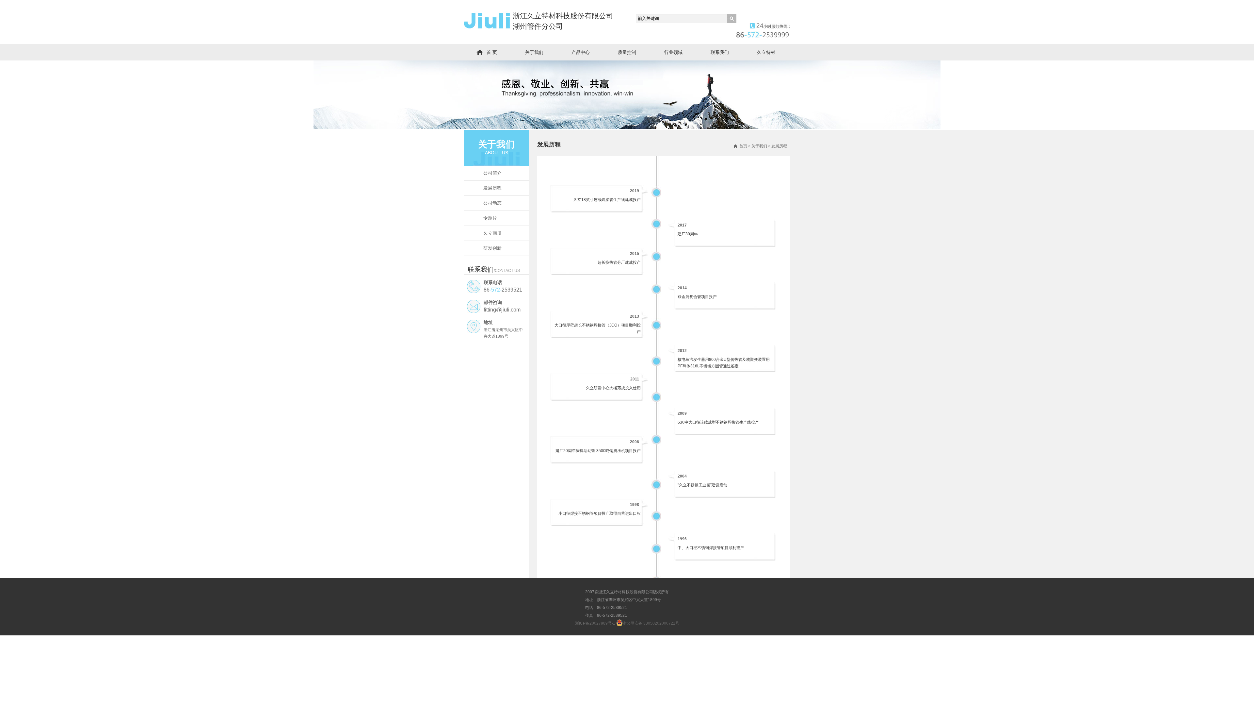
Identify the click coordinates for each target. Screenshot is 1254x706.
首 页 (492, 52)
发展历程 (492, 188)
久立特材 (766, 52)
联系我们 (720, 52)
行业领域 (673, 52)
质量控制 (627, 52)
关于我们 (534, 52)
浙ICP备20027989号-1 (595, 623)
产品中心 (580, 52)
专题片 (490, 218)
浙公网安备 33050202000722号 (651, 623)
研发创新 (492, 248)
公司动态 (492, 203)
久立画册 (492, 233)
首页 (743, 146)
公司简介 (492, 173)
